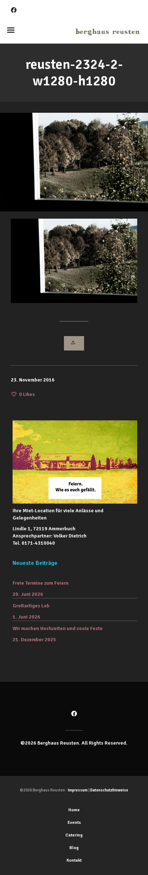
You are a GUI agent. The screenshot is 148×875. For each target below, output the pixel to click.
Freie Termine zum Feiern (41, 583)
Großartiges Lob (31, 606)
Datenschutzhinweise (109, 790)
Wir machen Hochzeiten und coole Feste (58, 628)
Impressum (78, 790)
